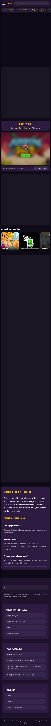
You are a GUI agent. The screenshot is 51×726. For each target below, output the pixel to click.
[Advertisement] (25, 39)
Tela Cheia (42, 168)
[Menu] (3, 4)
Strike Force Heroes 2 (14, 655)
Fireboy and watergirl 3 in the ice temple (21, 675)
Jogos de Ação (8, 10)
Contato (10, 702)
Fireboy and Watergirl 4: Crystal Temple (20, 660)
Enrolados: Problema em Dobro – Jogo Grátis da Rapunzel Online (24, 667)
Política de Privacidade (15, 708)
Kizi (10, 3)
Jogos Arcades (24, 128)
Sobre (9, 696)
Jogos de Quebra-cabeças (27, 10)
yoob (43, 10)
